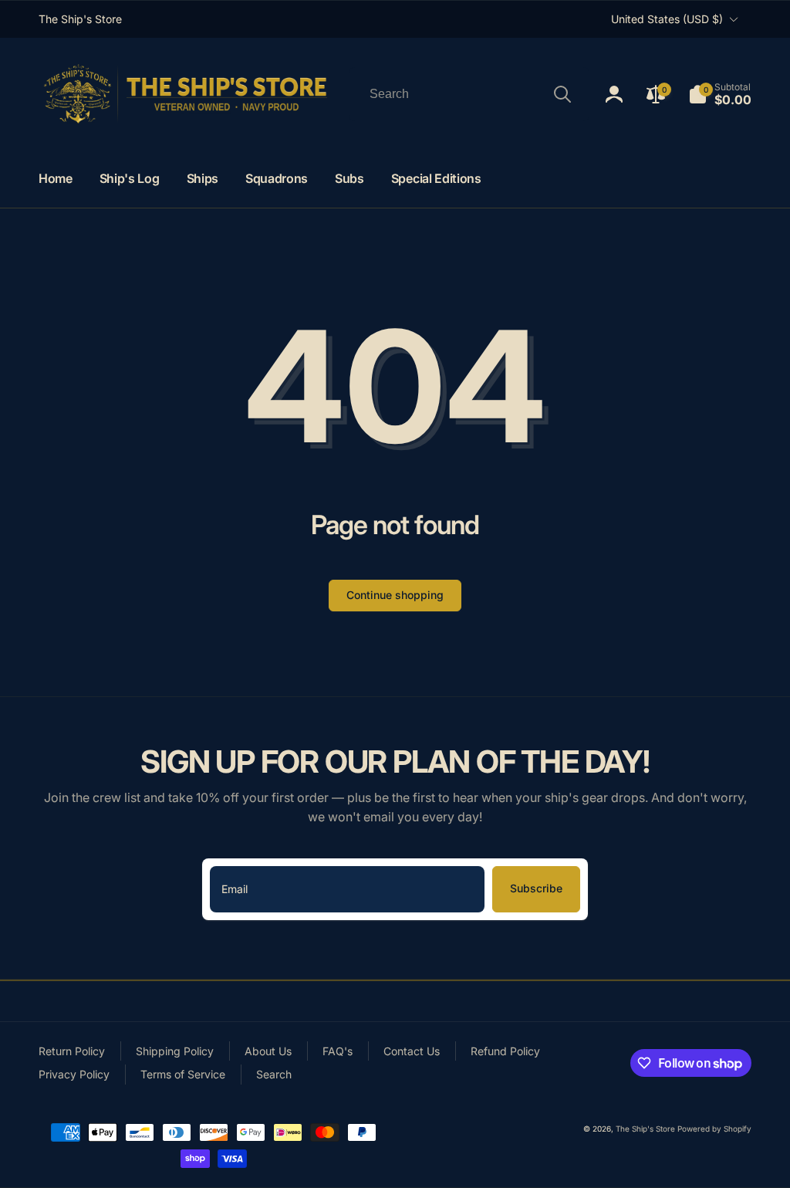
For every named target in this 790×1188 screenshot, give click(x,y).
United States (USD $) (667, 18)
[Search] (562, 94)
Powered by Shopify (714, 1128)
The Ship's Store (645, 1128)
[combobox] (469, 94)
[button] (719, 94)
